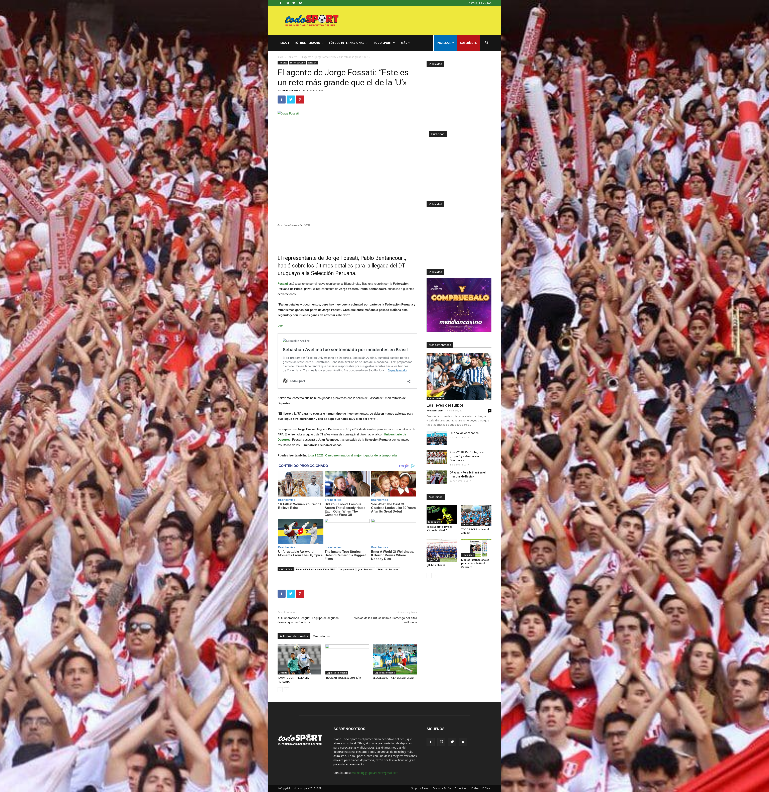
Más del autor (321, 636)
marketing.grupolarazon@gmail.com (374, 773)
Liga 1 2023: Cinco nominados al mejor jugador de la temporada (352, 455)
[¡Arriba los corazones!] (437, 438)
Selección (312, 62)
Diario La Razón (442, 788)
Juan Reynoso (365, 569)
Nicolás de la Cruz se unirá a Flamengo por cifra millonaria (385, 620)
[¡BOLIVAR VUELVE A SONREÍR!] (347, 659)
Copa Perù (433, 560)
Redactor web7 (291, 90)
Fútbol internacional (346, 43)
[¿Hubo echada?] (442, 550)
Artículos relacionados (294, 636)
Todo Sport (382, 43)
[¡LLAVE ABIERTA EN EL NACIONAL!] (395, 659)
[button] (486, 43)
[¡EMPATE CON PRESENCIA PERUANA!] (299, 659)
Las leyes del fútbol (445, 405)
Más (404, 43)
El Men (475, 788)
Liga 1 (284, 43)
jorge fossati (347, 569)
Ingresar (444, 43)
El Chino (486, 788)
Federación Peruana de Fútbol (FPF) (315, 569)
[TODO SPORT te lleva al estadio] (476, 515)
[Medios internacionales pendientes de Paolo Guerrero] (476, 548)
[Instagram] (287, 3)
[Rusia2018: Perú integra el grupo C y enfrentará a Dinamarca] (437, 457)
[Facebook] (281, 3)
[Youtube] (300, 3)
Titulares (292, 57)
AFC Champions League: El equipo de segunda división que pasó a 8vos (308, 620)
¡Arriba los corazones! (464, 433)
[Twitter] (294, 3)
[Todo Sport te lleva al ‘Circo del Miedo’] (442, 514)
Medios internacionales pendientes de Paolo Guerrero (475, 563)
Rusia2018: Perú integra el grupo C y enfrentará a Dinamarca (467, 456)
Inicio (281, 57)
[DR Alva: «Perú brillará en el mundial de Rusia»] (437, 477)
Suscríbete (468, 43)
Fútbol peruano (307, 43)
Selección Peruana (388, 569)
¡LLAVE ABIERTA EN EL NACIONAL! (393, 677)
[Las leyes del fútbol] (459, 376)
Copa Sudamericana (337, 672)
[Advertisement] (347, 238)
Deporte (283, 672)
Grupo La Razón (420, 788)
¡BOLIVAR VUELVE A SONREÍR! (343, 677)
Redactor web (435, 410)
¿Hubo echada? (436, 565)
